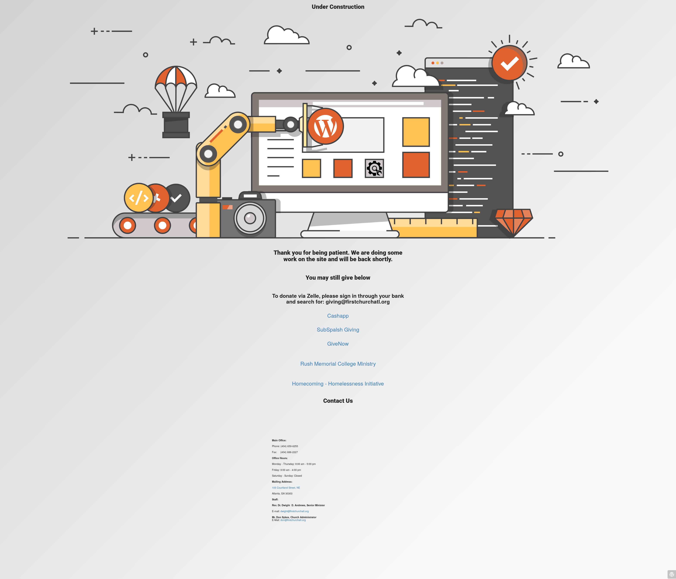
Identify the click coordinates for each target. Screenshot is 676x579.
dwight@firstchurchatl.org (294, 511)
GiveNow (338, 343)
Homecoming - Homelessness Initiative (338, 383)
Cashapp (338, 315)
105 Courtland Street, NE (286, 487)
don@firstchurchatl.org (293, 520)
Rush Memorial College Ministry (338, 363)
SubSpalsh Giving (338, 329)
